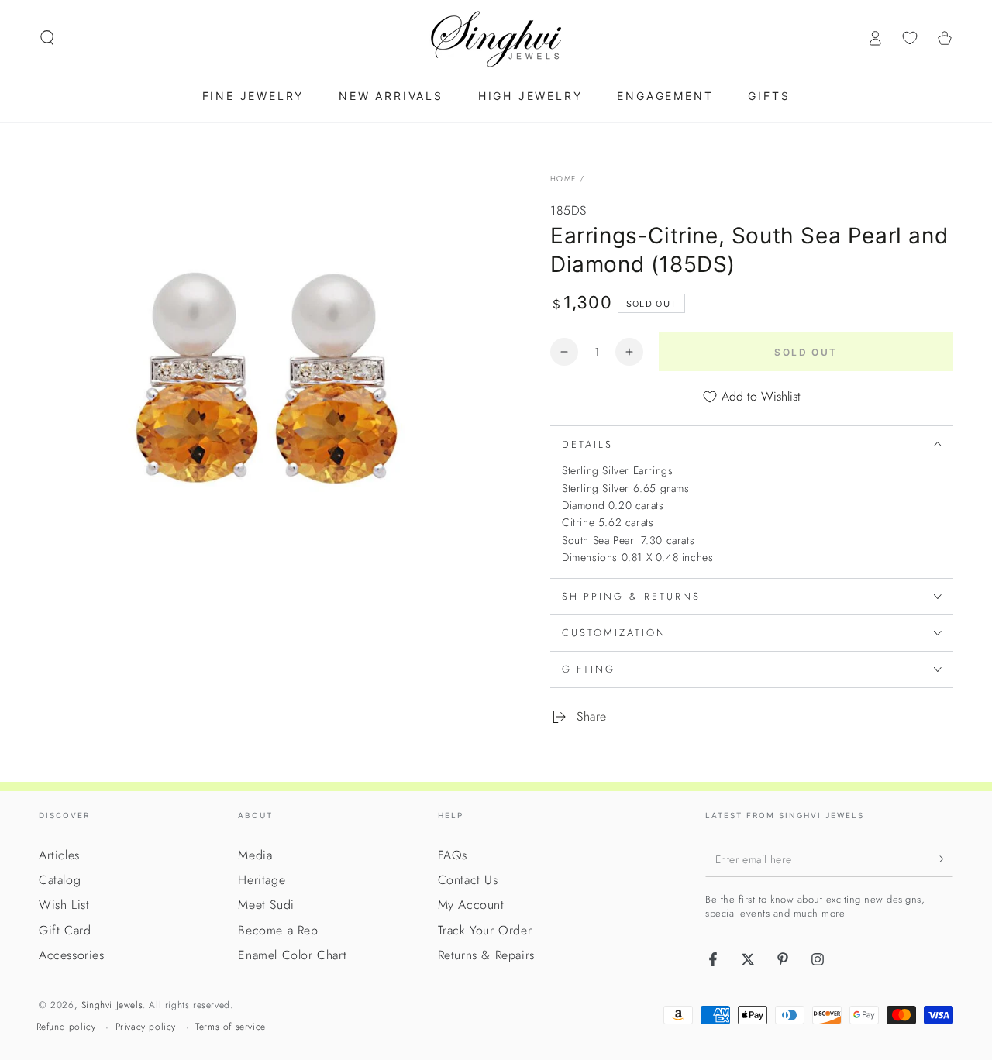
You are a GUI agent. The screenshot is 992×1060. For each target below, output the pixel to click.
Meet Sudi (266, 905)
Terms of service (230, 1027)
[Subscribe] (944, 859)
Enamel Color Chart (292, 955)
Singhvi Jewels (112, 1005)
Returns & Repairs (486, 955)
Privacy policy (145, 1027)
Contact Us (468, 880)
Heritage (261, 880)
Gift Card (65, 930)
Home (563, 178)
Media (255, 855)
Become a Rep (278, 930)
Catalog (60, 880)
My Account (471, 905)
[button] (47, 38)
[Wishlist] (910, 38)
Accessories (72, 955)
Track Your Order (485, 930)
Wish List (64, 905)
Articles (59, 855)
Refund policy (66, 1027)
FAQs (452, 855)
